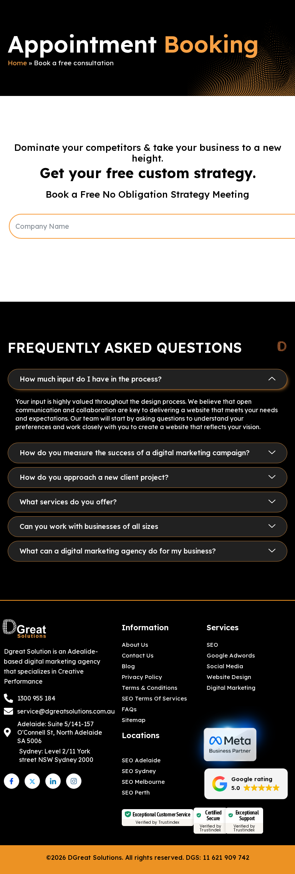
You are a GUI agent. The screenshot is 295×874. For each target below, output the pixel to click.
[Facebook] (11, 781)
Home (17, 63)
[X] (32, 781)
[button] (147, 379)
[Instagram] (73, 781)
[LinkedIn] (53, 781)
